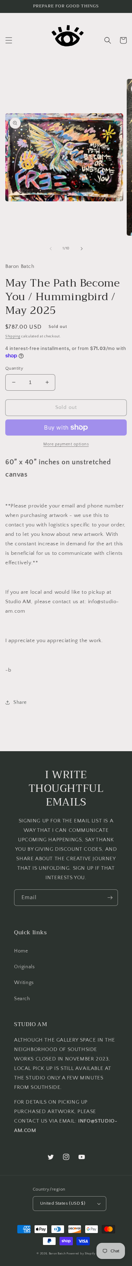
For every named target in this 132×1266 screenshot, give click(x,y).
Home (21, 951)
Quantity (14, 368)
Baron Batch (57, 1253)
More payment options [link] (66, 444)
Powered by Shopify (81, 1253)
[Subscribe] (110, 897)
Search (22, 999)
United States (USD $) (62, 1203)
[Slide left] (50, 248)
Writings (24, 982)
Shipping (12, 336)
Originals (24, 967)
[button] (9, 40)
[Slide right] (81, 248)
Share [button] (20, 702)
